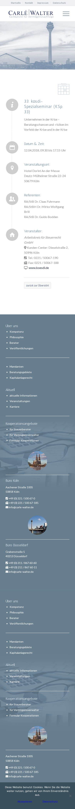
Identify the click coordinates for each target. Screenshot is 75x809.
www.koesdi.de (39, 267)
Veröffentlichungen (21, 348)
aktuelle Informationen (23, 395)
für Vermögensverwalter (24, 434)
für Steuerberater (20, 429)
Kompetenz (17, 331)
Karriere (14, 406)
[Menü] (64, 13)
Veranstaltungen (20, 401)
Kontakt (29, 3)
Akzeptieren (25, 801)
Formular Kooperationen (24, 440)
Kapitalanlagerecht (21, 377)
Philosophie (17, 337)
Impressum (42, 3)
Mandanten (16, 366)
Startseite (16, 3)
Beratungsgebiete (21, 372)
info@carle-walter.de (21, 507)
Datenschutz (59, 3)
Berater (14, 342)
